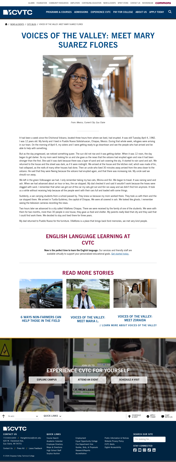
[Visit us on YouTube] (139, 451)
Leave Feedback (35, 448)
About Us (141, 12)
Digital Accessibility (113, 447)
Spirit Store (123, 3)
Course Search (52, 438)
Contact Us (135, 3)
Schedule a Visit (129, 380)
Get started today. (120, 254)
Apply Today (156, 12)
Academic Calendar (55, 441)
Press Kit (20, 448)
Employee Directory (55, 444)
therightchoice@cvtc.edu (30, 438)
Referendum (147, 3)
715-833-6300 (9, 438)
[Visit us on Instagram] (144, 451)
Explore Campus (47, 380)
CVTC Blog (31, 24)
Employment (81, 438)
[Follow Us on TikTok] (149, 451)
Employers (75, 3)
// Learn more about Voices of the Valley (128, 325)
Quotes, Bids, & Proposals (87, 447)
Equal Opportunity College (86, 441)
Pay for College (123, 12)
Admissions (81, 12)
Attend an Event (88, 380)
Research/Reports (83, 450)
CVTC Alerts (110, 444)
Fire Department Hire (84, 444)
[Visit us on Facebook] (135, 451)
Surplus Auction (53, 454)
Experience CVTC (101, 12)
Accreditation (81, 454)
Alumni (31, 3)
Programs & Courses (59, 12)
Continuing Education (91, 3)
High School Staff (54, 450)
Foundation (42, 3)
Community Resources (58, 3)
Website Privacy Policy (114, 441)
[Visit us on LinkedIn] (154, 451)
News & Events (109, 3)
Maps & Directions (54, 447)
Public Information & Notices (117, 438)
